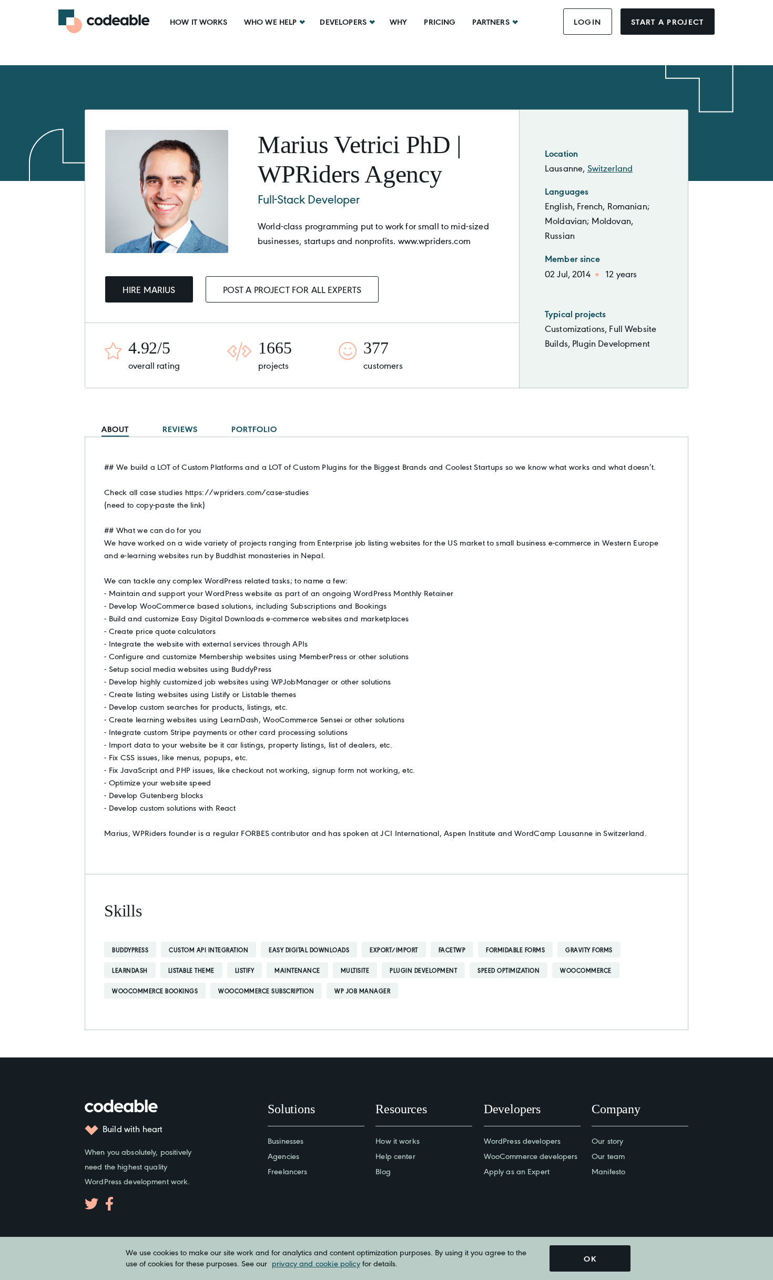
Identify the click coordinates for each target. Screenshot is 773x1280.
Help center (395, 1155)
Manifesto (608, 1170)
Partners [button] (490, 21)
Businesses (285, 1140)
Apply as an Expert (517, 1170)
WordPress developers (522, 1140)
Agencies (283, 1155)
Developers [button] (343, 21)
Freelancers (287, 1170)
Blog (383, 1170)
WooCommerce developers (531, 1155)
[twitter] (91, 1204)
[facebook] (109, 1204)
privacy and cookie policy (316, 1262)
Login (588, 21)
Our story (607, 1140)
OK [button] (590, 1258)
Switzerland (610, 168)
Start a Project (667, 21)
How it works (198, 21)
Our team (608, 1155)
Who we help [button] (270, 21)
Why (398, 21)
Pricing (439, 21)
